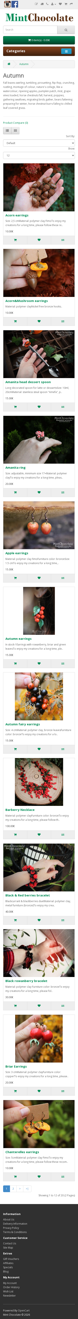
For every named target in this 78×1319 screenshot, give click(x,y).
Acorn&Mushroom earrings (26, 301)
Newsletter (9, 1295)
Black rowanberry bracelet (26, 981)
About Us (8, 1219)
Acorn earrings (16, 215)
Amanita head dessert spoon (28, 382)
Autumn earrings (18, 638)
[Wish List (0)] (60, 4)
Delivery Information (15, 1223)
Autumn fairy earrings (22, 724)
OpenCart (24, 1310)
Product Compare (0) (15, 123)
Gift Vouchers (11, 1259)
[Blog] (36, 4)
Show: (71, 148)
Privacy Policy (11, 1228)
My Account (10, 1283)
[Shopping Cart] (65, 4)
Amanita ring (15, 467)
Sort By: (70, 136)
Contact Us (9, 1243)
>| (27, 1188)
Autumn (23, 64)
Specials (8, 1267)
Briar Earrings (16, 1066)
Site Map (8, 1247)
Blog (6, 1271)
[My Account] (53, 4)
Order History (11, 1287)
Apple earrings (16, 553)
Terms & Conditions (15, 1232)
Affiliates (8, 1263)
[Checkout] (71, 4)
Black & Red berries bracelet (27, 895)
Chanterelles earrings (22, 1152)
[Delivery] (42, 4)
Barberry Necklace (20, 810)
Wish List (8, 1291)
